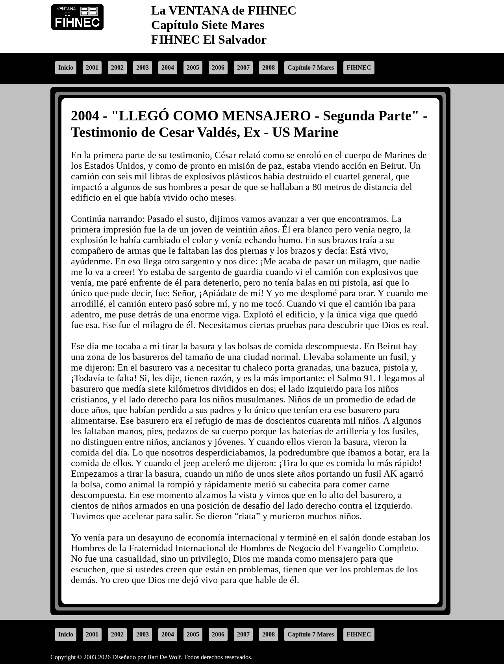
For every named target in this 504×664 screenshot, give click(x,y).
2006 (218, 67)
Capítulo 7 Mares (310, 67)
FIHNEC (358, 67)
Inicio (65, 67)
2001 (92, 67)
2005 (193, 67)
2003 (142, 67)
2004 (167, 67)
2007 (243, 67)
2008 (268, 67)
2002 (117, 67)
